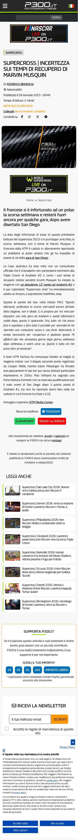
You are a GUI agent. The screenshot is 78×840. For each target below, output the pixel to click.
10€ (37, 670)
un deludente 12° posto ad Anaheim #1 (46, 284)
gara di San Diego (37, 258)
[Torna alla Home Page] (40, 9)
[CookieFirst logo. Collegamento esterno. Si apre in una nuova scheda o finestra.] (4, 750)
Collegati (8, 111)
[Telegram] (46, 116)
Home (30, 200)
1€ (9, 670)
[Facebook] (22, 116)
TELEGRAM (52, 411)
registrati (59, 435)
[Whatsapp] (29, 116)
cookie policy (52, 780)
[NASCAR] (39, 41)
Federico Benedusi (20, 84)
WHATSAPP (26, 421)
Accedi (48, 435)
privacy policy (19, 792)
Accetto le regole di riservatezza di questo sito (43, 731)
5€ (27, 670)
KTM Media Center (41, 402)
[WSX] (39, 192)
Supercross (14, 52)
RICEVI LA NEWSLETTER (41, 705)
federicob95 (14, 89)
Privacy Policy (67, 747)
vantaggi (57, 440)
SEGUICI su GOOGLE (52, 421)
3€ (18, 670)
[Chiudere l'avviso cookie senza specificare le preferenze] (73, 742)
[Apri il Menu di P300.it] (5, 6)
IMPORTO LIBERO (57, 670)
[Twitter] (37, 116)
